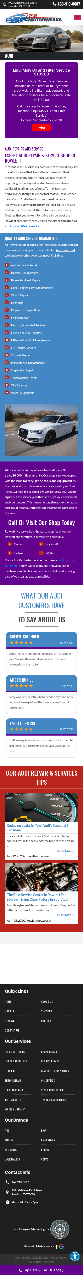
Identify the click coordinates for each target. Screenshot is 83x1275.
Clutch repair (19, 295)
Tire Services (13, 1100)
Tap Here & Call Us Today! (43, 1270)
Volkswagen (12, 1159)
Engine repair (20, 317)
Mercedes (11, 1150)
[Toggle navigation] (77, 17)
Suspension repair (22, 370)
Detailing (17, 302)
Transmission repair (24, 378)
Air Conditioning (15, 1051)
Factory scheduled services (28, 325)
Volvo (44, 1159)
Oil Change (48, 1080)
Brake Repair (49, 1051)
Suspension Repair (52, 1090)
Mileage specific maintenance (30, 340)
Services (46, 1011)
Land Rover (48, 1140)
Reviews (9, 1021)
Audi (7, 1130)
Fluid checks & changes (26, 332)
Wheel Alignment (15, 1109)
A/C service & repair (24, 265)
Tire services (19, 385)
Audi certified (65, 250)
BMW (44, 1130)
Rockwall (52, 544)
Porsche (46, 1150)
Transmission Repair (53, 1100)
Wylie (49, 553)
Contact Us (12, 1030)
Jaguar (9, 1140)
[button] (75, 1256)
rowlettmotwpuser (38, 856)
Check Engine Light (17, 1061)
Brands (9, 1011)
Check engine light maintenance (32, 287)
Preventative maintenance (28, 363)
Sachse (18, 553)
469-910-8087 (68, 4)
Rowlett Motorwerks (24, 226)
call (61, 560)
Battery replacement (24, 272)
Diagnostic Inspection (55, 1071)
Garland (19, 544)
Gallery (46, 1021)
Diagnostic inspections (25, 310)
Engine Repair (13, 1080)
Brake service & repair (25, 280)
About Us (47, 1001)
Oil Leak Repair (20, 355)
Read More (65, 850)
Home (8, 1001)
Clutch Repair (50, 1061)
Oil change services (23, 347)
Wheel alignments (22, 393)
